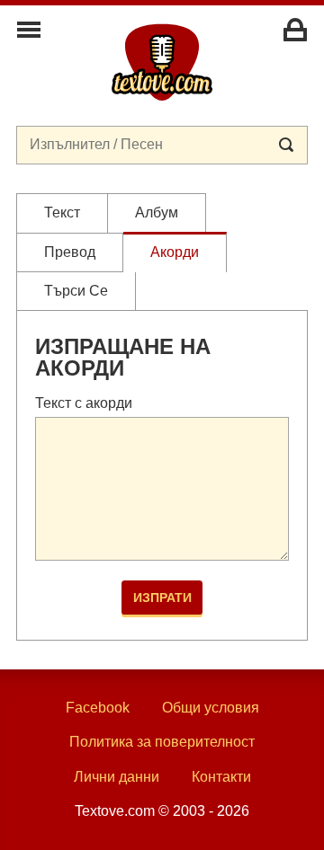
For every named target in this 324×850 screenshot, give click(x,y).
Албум (156, 212)
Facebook (98, 707)
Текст (62, 212)
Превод (69, 252)
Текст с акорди (83, 403)
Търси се (76, 290)
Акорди (174, 252)
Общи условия (210, 707)
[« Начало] (162, 61)
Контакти (221, 776)
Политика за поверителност (162, 741)
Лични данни (116, 776)
